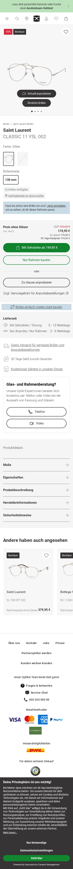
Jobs (46, 643)
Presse (60, 643)
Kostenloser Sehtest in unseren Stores (37, 369)
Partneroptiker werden (37, 653)
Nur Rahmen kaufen (36, 260)
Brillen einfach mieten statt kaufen (39, 307)
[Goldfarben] (22, 159)
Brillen (6, 123)
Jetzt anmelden (56, 205)
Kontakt (31, 643)
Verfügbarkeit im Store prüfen (26, 195)
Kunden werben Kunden (36, 663)
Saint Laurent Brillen (23, 123)
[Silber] (8, 159)
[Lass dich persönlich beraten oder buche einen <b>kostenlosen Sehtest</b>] (36, 6)
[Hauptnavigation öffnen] (7, 19)
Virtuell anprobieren (39, 93)
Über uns (14, 643)
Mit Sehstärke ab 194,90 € (40, 247)
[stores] (27, 18)
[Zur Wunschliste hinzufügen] (66, 32)
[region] (36, 583)
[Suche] (17, 19)
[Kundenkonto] (46, 18)
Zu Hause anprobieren (36, 282)
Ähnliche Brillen (36, 102)
